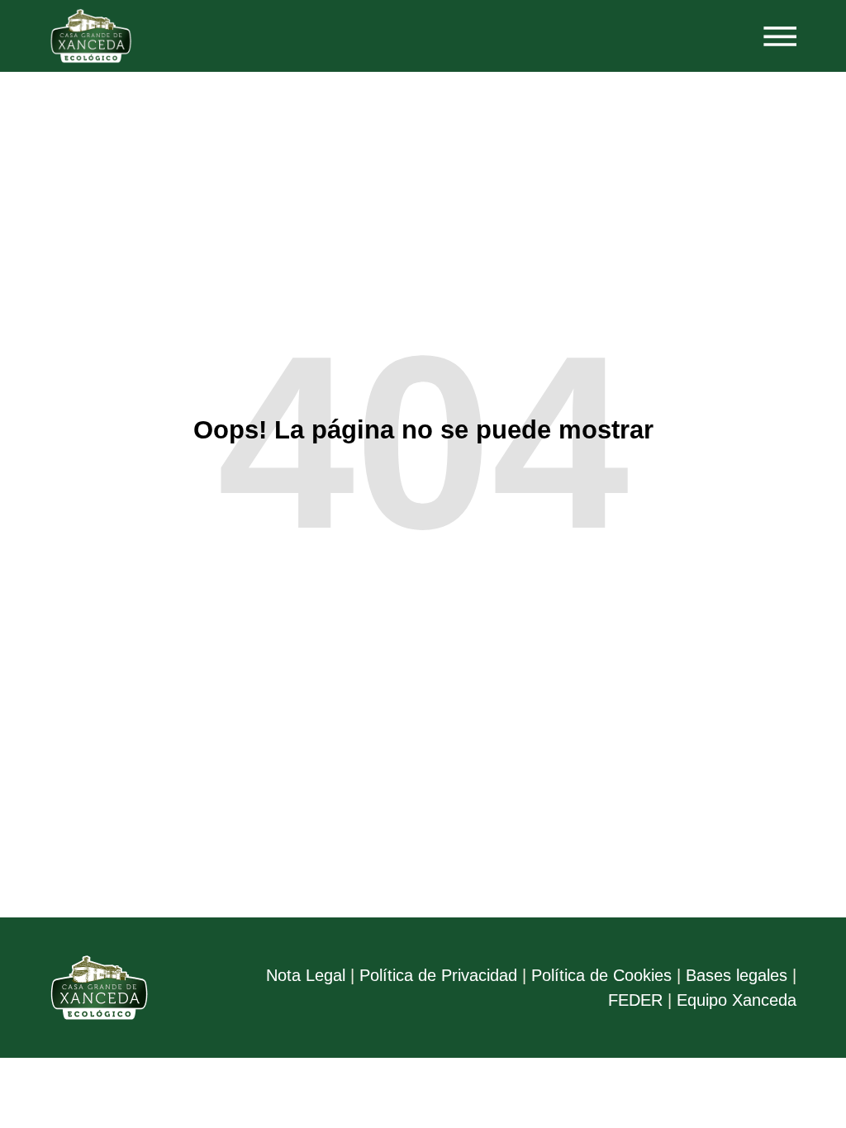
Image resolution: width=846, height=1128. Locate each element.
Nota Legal (305, 975)
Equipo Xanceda (736, 1000)
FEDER (635, 1000)
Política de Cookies (601, 975)
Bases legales (736, 975)
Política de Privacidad (438, 975)
